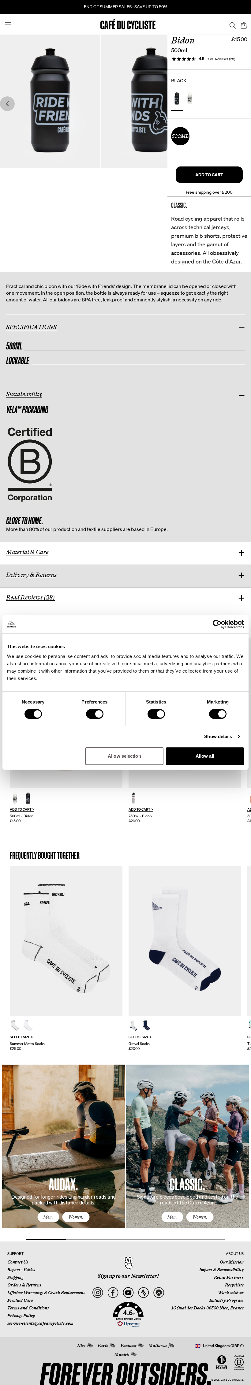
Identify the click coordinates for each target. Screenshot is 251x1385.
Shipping (15, 1277)
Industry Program (226, 1300)
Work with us (231, 1292)
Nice (81, 1345)
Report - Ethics (21, 1269)
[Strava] (143, 1293)
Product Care (20, 1300)
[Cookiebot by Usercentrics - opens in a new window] (217, 624)
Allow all (205, 756)
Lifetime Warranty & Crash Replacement (46, 1292)
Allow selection (124, 756)
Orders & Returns (24, 1284)
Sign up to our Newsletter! (128, 1276)
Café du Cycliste (232, 1380)
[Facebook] (113, 1293)
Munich (121, 1354)
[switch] (94, 714)
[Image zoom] (50, 101)
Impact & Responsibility (221, 1269)
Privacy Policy (21, 1315)
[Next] (237, 1152)
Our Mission (232, 1262)
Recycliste (234, 1284)
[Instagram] (97, 1293)
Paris (103, 1345)
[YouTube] (128, 1293)
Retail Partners (229, 1277)
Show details (218, 736)
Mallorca (157, 1345)
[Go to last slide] (7, 104)
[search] (230, 24)
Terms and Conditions (28, 1307)
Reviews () (225, 59)
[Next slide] (160, 104)
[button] (209, 174)
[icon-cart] (243, 24)
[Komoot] (159, 1293)
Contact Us (17, 1262)
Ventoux (128, 1345)
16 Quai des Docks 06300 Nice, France (207, 1307)
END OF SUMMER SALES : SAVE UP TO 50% (125, 6)
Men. (48, 1217)
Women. (75, 1217)
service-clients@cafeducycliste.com (40, 1323)
